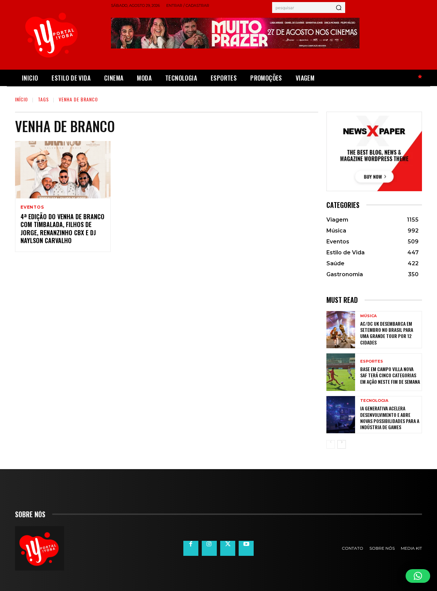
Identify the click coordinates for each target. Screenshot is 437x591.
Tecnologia (374, 401)
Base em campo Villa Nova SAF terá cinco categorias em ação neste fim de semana (390, 375)
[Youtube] (246, 548)
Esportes (371, 361)
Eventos (32, 207)
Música (368, 316)
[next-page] (341, 444)
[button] (418, 576)
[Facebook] (190, 548)
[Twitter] (227, 548)
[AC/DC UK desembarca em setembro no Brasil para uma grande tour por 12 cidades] (340, 329)
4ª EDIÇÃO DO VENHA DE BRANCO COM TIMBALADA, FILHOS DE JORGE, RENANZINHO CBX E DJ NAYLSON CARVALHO (62, 228)
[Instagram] (209, 548)
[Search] (338, 7)
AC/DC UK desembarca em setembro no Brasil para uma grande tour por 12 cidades (386, 333)
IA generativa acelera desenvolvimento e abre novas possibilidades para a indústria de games (389, 418)
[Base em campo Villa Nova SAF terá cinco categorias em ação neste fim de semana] (340, 372)
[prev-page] (330, 444)
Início (21, 99)
